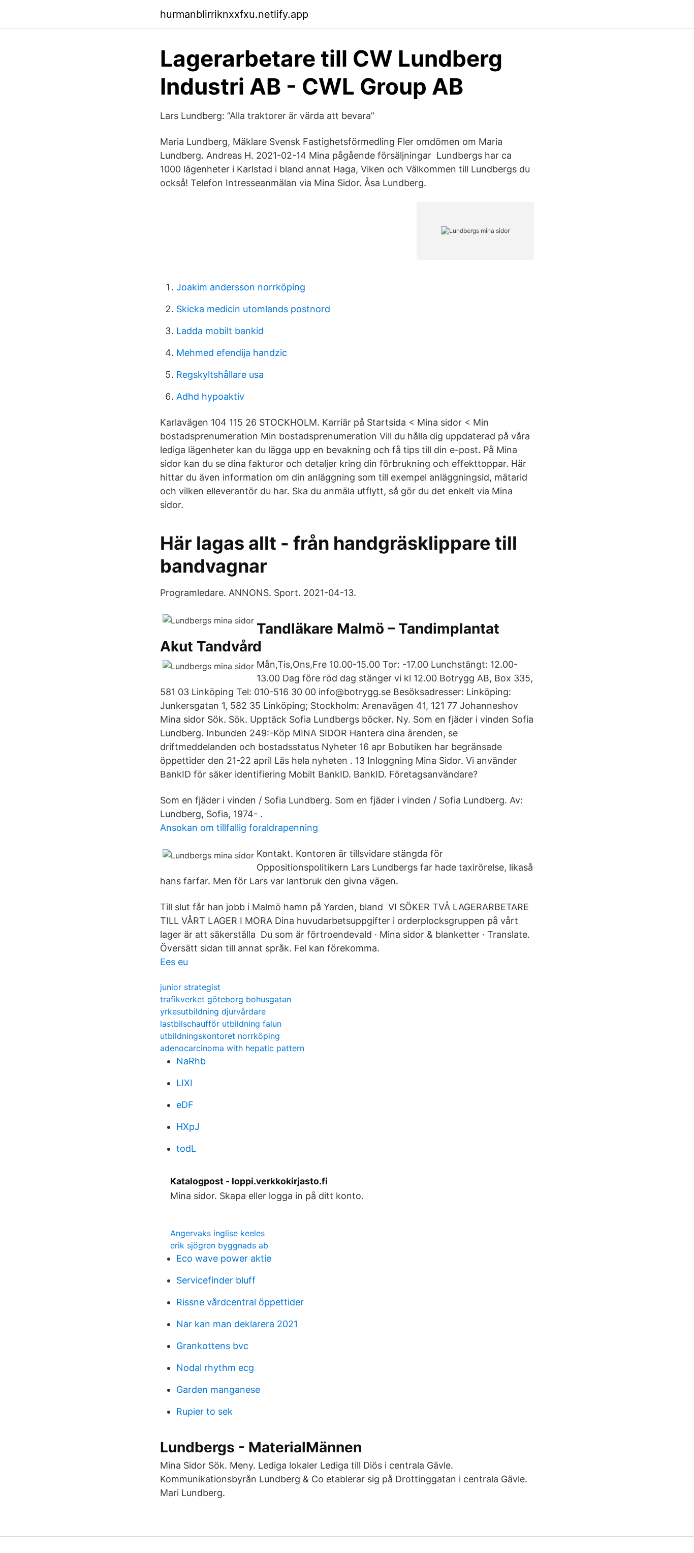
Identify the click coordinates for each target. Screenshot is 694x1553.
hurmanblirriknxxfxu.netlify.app (234, 14)
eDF (185, 1104)
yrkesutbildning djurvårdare (213, 1011)
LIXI (184, 1083)
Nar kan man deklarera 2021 (237, 1324)
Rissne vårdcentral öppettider (240, 1302)
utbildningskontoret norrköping (220, 1036)
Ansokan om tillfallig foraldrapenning (239, 827)
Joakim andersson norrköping (240, 287)
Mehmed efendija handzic (231, 352)
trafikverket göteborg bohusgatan (225, 999)
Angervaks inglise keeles (217, 1233)
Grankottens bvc (212, 1345)
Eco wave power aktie (223, 1258)
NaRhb (191, 1061)
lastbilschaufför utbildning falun (220, 1024)
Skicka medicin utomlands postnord (253, 309)
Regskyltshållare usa (220, 374)
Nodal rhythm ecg (215, 1367)
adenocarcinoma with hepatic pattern (232, 1048)
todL (186, 1148)
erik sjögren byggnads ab (219, 1245)
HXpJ (188, 1126)
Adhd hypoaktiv (210, 396)
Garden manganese (218, 1389)
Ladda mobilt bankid (220, 330)
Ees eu (174, 962)
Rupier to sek (204, 1411)
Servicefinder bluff (216, 1280)
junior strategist (190, 987)
